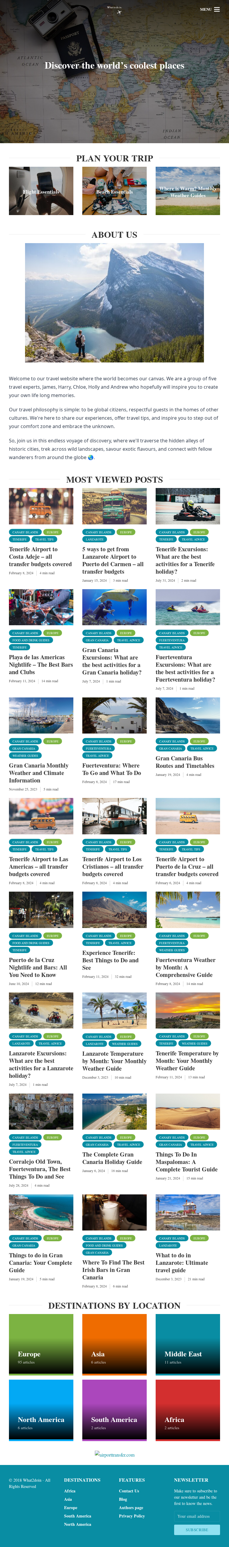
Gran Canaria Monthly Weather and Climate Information (39, 773)
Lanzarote (94, 539)
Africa (69, 1491)
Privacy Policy (132, 1516)
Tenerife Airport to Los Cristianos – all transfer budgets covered (112, 866)
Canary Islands (25, 532)
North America (77, 1524)
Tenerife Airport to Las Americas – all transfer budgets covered (38, 866)
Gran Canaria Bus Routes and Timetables (185, 761)
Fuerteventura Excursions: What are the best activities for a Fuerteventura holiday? (185, 668)
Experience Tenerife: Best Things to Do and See (110, 960)
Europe (52, 532)
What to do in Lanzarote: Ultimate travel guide (182, 1262)
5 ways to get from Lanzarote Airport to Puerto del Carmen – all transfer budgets (113, 560)
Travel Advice (193, 539)
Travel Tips (44, 539)
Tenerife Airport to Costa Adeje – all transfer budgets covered (40, 556)
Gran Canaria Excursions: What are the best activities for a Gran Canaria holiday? (112, 661)
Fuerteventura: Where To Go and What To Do (111, 769)
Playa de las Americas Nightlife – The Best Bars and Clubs (41, 664)
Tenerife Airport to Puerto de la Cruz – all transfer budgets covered (187, 866)
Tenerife (20, 539)
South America (77, 1516)
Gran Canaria (97, 640)
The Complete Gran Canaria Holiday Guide (112, 1158)
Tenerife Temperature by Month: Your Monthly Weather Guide (187, 1060)
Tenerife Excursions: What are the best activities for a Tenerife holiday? (185, 560)
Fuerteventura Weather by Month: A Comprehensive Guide (186, 967)
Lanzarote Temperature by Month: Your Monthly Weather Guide (114, 1061)
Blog (123, 1499)
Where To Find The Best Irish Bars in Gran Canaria (113, 1270)
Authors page (131, 1507)
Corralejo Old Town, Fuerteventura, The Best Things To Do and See (40, 1169)
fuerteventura (172, 640)
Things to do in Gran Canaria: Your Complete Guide (40, 1262)
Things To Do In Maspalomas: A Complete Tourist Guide (187, 1162)
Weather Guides (25, 756)
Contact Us (129, 1491)
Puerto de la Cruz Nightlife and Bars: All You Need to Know (38, 967)
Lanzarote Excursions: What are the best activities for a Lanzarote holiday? (41, 1064)
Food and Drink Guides (31, 640)
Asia (68, 1499)
